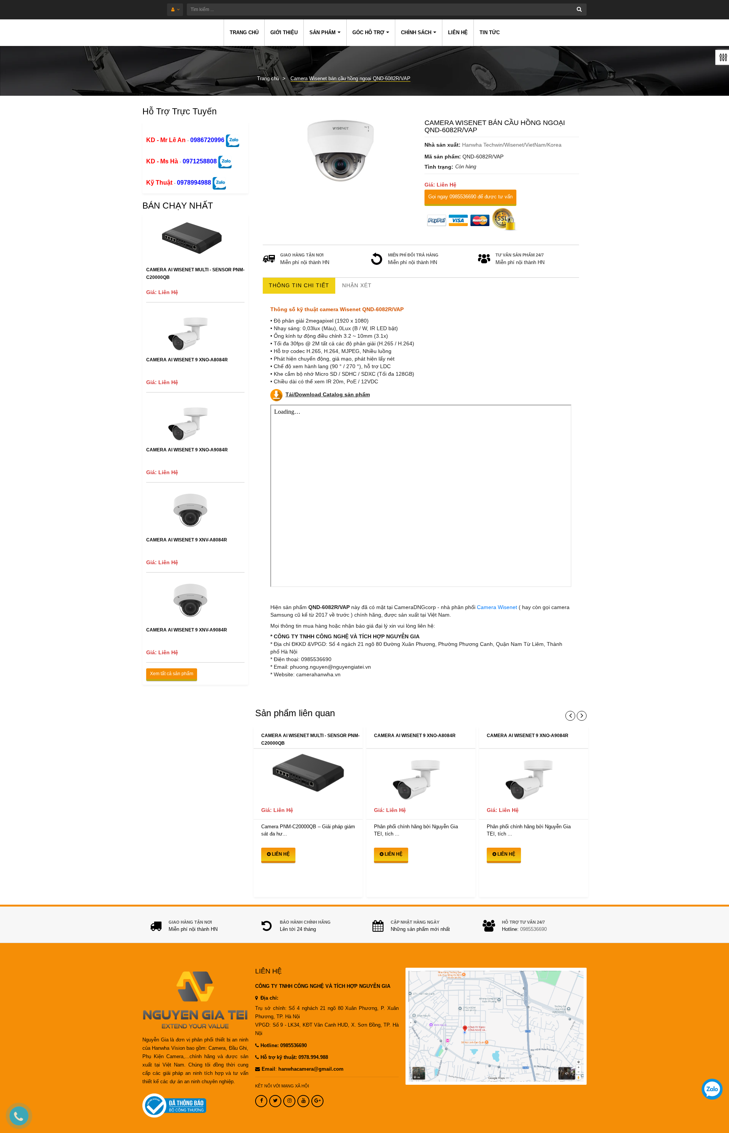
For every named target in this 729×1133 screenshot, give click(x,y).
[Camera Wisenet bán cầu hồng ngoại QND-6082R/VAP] (340, 148)
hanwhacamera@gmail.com (311, 1069)
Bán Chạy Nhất (177, 205)
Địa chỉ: (268, 998)
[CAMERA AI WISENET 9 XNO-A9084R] (533, 775)
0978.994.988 (313, 1057)
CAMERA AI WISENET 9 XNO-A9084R (187, 450)
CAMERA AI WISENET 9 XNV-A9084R (186, 630)
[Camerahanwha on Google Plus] (317, 1101)
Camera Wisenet (498, 607)
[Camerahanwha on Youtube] (303, 1101)
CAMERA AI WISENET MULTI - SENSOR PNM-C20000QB (195, 273)
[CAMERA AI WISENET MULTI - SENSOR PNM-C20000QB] (308, 775)
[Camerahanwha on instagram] (289, 1101)
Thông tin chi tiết (299, 285)
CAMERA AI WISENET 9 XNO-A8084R (187, 359)
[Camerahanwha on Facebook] (261, 1101)
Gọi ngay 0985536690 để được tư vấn (470, 196)
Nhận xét (357, 285)
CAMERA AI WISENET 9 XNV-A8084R (186, 540)
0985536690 (533, 929)
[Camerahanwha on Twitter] (275, 1101)
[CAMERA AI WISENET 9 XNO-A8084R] (420, 775)
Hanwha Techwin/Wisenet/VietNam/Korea (512, 145)
